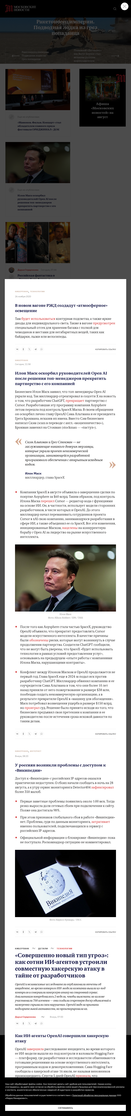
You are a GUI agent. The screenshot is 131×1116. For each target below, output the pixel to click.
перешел (48, 501)
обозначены (38, 640)
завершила (35, 1049)
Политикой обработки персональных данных (94, 1095)
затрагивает (100, 822)
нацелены (70, 528)
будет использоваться (38, 319)
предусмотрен (104, 323)
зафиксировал (102, 787)
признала (83, 1076)
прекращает (75, 401)
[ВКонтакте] (17, 349)
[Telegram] (35, 349)
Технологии (37, 291)
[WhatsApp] (41, 349)
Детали (43, 948)
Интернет (35, 751)
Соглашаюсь (65, 1107)
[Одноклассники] (23, 349)
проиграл (32, 708)
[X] (29, 349)
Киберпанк (21, 291)
